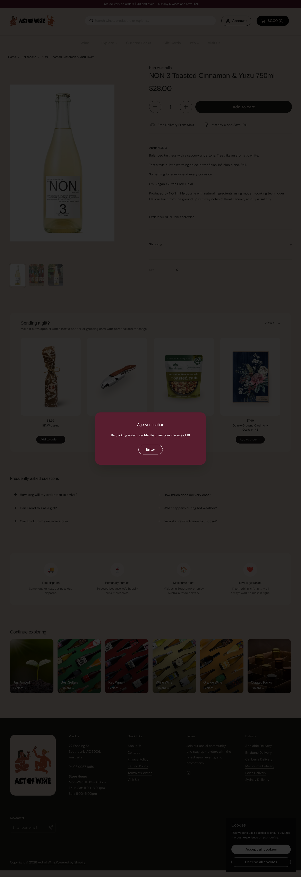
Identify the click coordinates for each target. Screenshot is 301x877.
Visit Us (214, 43)
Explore (107, 43)
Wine (84, 43)
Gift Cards (172, 43)
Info (192, 43)
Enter (150, 449)
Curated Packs (138, 43)
